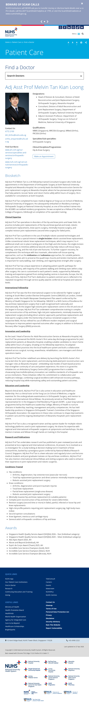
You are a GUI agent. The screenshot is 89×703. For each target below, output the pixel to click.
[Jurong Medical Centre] (34, 677)
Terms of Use (51, 608)
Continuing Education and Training (18, 592)
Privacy (49, 615)
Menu (74, 34)
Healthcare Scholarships (14, 626)
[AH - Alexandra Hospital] (74, 662)
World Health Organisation (15, 617)
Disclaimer (50, 618)
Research (8, 588)
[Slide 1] (44, 21)
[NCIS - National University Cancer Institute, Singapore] (54, 677)
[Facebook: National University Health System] (65, 27)
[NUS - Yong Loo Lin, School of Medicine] (54, 692)
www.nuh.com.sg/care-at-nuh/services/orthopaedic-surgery (17, 165)
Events (48, 585)
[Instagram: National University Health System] (73, 27)
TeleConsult (50, 579)
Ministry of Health (12, 607)
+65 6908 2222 (74, 640)
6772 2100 (9, 131)
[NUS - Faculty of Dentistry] (74, 692)
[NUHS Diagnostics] (54, 684)
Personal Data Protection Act (57, 612)
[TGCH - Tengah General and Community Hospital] (34, 670)
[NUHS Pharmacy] (74, 684)
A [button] (68, 43)
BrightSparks (10, 629)
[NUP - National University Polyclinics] (74, 670)
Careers (49, 582)
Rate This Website (53, 625)
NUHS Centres (51, 595)
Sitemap (49, 605)
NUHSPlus (50, 592)
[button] (81, 43)
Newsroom (50, 588)
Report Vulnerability (54, 628)
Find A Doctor (10, 585)
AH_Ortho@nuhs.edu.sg (15, 135)
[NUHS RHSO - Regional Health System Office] (34, 692)
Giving (7, 595)
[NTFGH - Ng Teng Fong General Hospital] (54, 662)
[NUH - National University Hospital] (34, 662)
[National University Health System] (11, 32)
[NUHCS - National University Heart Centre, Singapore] (74, 677)
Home (7, 42)
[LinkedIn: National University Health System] (69, 27)
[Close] (82, 3)
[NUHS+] (82, 27)
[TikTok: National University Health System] (77, 27)
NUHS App (9, 579)
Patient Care (17, 42)
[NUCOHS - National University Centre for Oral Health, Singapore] (34, 684)
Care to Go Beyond (12, 623)
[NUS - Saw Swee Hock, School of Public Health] (34, 699)
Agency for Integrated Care (15, 620)
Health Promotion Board (14, 610)
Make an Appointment (44, 156)
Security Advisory (53, 621)
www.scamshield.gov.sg (16, 13)
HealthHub (9, 613)
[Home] (13, 666)
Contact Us (50, 602)
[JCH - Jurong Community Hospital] (54, 670)
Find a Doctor (29, 42)
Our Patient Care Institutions (16, 582)
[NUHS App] (60, 27)
